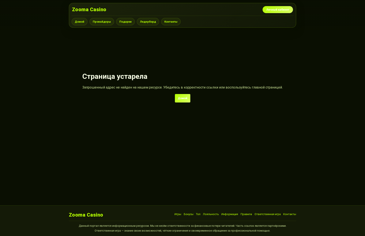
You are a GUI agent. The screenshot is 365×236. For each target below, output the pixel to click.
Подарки (125, 21)
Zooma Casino (89, 9)
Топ (198, 214)
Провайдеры (102, 21)
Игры (177, 214)
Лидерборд (148, 21)
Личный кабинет (277, 9)
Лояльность (211, 214)
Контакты (170, 21)
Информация (229, 214)
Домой (79, 21)
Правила (246, 214)
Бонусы (188, 214)
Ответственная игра (268, 214)
